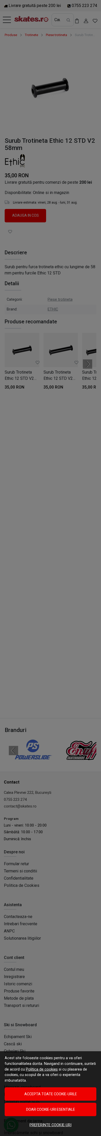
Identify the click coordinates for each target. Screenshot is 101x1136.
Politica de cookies (42, 1069)
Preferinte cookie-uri (50, 1125)
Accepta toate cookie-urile (50, 1094)
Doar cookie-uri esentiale (50, 1109)
